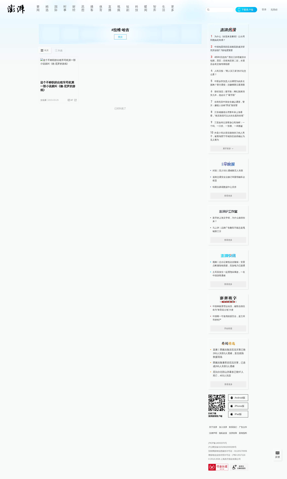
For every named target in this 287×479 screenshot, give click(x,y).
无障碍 (274, 9)
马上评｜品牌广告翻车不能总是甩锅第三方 (229, 230)
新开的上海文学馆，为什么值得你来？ (229, 220)
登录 (264, 9)
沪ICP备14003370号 (217, 443)
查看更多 (228, 196)
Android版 (240, 397)
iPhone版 (239, 406)
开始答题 (228, 328)
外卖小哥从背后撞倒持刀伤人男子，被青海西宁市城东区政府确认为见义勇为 (227, 136)
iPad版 (238, 414)
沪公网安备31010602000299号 (222, 447)
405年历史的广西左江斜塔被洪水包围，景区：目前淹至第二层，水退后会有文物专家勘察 (228, 60)
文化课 (43, 100)
